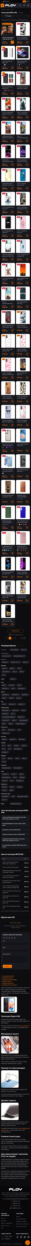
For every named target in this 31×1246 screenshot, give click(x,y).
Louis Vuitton (6, 671)
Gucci (15, 671)
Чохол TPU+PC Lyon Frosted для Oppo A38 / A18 (8, 444)
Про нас (3, 1218)
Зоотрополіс (5, 720)
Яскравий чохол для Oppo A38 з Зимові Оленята (22, 87)
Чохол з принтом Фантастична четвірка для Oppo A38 (22, 184)
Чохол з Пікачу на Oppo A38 (22, 373)
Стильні (14, 774)
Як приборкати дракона (8, 717)
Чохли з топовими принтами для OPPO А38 (22, 573)
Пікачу (4, 698)
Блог (2, 1228)
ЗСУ (3, 729)
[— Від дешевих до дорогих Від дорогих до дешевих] (23, 16)
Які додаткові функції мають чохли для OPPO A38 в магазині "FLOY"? (13, 839)
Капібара (5, 752)
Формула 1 (21, 717)
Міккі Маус (15, 694)
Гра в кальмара (23, 720)
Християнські (6, 777)
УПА (19, 729)
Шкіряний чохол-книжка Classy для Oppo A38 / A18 (22, 547)
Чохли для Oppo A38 (8, 976)
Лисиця (16, 745)
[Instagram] (17, 1237)
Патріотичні (4, 727)
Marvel (14, 720)
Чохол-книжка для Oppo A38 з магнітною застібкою (7, 87)
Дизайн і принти (6, 981)
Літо (3, 758)
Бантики (5, 780)
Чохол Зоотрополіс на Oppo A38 (8, 208)
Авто (2, 682)
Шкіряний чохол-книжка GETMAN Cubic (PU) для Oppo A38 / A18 (7, 521)
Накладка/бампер (19, 656)
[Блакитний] (8, 550)
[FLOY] (10, 5)
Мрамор (22, 777)
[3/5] (9, 938)
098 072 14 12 (16, 1203)
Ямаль (12, 790)
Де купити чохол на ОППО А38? (11, 829)
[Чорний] (3, 64)
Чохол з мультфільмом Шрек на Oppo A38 (22, 137)
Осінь (4, 761)
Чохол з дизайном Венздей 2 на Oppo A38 (22, 160)
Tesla (19, 685)
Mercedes (5, 688)
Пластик (25, 662)
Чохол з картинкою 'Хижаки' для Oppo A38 (22, 113)
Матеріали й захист (7, 977)
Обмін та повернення (6, 1223)
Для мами (22, 739)
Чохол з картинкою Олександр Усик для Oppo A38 (22, 208)
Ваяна (24, 710)
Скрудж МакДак (21, 723)
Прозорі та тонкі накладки (9, 979)
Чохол (23, 649)
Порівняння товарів (21, 1221)
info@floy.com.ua (16, 1208)
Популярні (5, 774)
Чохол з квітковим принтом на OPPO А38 (22, 421)
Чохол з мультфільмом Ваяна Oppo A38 (8, 302)
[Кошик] (28, 5)
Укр (24, 1)
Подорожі (3, 765)
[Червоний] (8, 90)
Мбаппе (4, 787)
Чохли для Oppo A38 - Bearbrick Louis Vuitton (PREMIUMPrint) (7, 496)
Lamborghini (21, 688)
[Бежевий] (3, 550)
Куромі (13, 679)
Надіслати (7, 966)
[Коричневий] (10, 90)
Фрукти (10, 758)
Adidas (12, 668)
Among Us (12, 704)
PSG (13, 796)
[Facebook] (21, 1237)
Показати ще (15, 630)
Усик (12, 780)
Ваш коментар (7, 954)
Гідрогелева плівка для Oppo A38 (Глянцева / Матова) (22, 62)
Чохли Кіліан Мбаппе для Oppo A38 (7, 573)
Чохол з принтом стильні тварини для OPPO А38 (7, 397)
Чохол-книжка (6, 656)
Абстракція (19, 780)
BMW (4, 685)
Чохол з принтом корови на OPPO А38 (8, 373)
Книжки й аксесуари (8, 983)
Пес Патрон (11, 729)
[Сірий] (6, 524)
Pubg (4, 704)
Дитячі (3, 691)
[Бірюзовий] (6, 550)
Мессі (12, 787)
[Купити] (27, 42)
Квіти (17, 758)
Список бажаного (21, 1219)
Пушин (19, 698)
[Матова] (17, 64)
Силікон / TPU (15, 662)
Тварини (3, 742)
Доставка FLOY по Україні (9, 984)
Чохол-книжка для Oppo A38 (7, 62)
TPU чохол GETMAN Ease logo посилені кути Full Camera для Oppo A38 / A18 (7, 470)
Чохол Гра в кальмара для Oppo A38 (7, 160)
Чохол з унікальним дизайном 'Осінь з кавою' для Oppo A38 (8, 113)
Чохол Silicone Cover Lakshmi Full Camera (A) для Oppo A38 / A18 (22, 521)
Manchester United (22, 796)
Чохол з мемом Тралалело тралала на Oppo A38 (22, 326)
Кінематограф (5, 707)
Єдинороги (5, 694)
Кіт (3, 745)
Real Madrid (5, 796)
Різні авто (12, 685)
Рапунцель (5, 713)
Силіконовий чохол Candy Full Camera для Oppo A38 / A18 (7, 547)
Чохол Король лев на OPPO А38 (22, 279)
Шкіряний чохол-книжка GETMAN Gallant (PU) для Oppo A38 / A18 (23, 496)
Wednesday (6, 710)
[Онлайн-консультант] (27, 1242)
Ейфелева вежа (6, 768)
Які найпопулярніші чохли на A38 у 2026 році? (13, 824)
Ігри (2, 701)
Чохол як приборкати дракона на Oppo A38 (8, 255)
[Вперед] (24, 638)
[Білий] (4, 64)
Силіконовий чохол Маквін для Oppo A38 (8, 137)
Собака (24, 745)
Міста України (18, 768)
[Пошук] (20, 5)
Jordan (4, 668)
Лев (9, 749)
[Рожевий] (4, 90)
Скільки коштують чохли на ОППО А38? (13, 834)
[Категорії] (2, 5)
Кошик (18, 1216)
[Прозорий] (3, 473)
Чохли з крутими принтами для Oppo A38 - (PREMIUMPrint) (8, 620)
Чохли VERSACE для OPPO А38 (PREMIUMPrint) (7, 596)
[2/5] (6, 938)
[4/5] (12, 938)
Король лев (15, 710)
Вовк (9, 745)
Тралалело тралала (16, 803)
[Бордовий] (17, 524)
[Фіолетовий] (10, 447)
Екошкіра (5, 662)
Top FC (4, 799)
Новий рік (13, 739)
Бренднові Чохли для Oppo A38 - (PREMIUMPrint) (22, 470)
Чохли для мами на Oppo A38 (22, 302)
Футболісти (4, 784)
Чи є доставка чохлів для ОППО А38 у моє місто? (14, 846)
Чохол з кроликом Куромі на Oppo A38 (7, 421)
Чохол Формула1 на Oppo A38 (7, 231)
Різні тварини (18, 749)
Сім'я (15, 777)
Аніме (2, 679)
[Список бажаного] (24, 5)
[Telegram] (24, 1237)
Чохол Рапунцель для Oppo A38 (8, 279)
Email (4, 947)
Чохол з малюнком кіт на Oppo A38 (22, 397)
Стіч (13, 713)
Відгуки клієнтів (5, 1225)
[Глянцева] (19, 64)
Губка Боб (25, 694)
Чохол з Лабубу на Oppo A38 (22, 231)
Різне (2, 771)
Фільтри (9, 16)
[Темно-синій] (8, 447)
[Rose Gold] (17, 550)
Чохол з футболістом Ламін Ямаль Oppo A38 (7, 326)
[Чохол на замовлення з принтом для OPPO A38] (12, 42)
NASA (22, 671)
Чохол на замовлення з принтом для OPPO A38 (8, 38)
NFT (4, 675)
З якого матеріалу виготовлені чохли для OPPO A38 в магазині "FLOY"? (14, 818)
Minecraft (21, 704)
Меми (2, 803)
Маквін (11, 723)
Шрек (4, 723)
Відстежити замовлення (22, 1224)
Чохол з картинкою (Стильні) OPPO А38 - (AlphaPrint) (23, 38)
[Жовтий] (19, 524)
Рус (28, 1)
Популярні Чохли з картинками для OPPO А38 (22, 596)
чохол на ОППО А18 (24, 1025)
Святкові (3, 736)
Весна (24, 758)
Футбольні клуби (5, 793)
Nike (19, 668)
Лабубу (11, 698)
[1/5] (4, 938)
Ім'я (4, 941)
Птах (4, 749)
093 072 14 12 (16, 1205)
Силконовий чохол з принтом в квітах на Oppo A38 (7, 184)
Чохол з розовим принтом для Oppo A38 (22, 350)
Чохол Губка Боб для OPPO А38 (22, 444)
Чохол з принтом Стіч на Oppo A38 (23, 255)
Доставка (3, 1220)
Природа (3, 755)
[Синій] (19, 498)
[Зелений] (6, 90)
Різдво (4, 739)
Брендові (3, 665)
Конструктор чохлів (21, 1226)
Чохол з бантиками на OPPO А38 (7, 350)
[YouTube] (28, 1237)
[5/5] (14, 938)
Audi (13, 688)
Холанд (4, 790)
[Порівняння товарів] (28, 27)
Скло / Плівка (14, 649)
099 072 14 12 (6, 1)
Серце (21, 774)
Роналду (19, 787)
